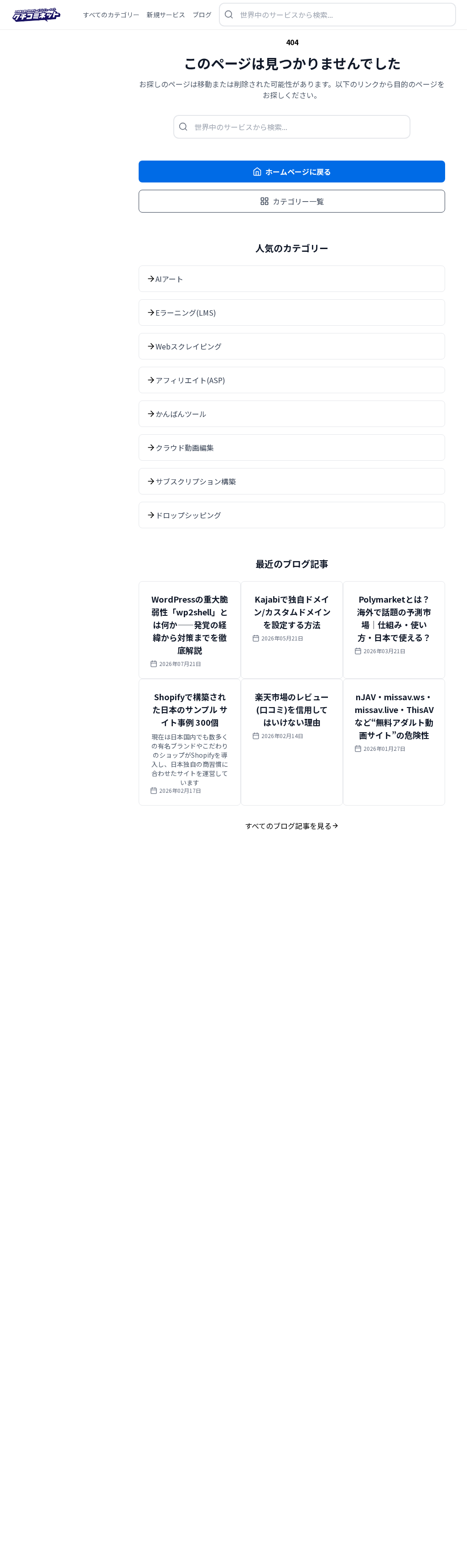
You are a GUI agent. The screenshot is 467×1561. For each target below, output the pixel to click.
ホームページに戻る (298, 171)
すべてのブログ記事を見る (288, 825)
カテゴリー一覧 (298, 201)
